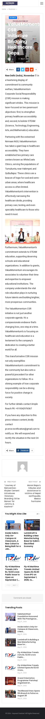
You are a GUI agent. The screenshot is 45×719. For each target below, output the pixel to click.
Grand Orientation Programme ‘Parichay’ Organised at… (28, 680)
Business (13, 17)
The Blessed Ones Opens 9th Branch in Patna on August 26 (29, 693)
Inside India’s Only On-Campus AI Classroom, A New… (28, 629)
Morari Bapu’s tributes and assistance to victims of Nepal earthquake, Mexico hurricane (33, 493)
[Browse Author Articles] (22, 467)
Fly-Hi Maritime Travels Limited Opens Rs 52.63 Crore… (28, 667)
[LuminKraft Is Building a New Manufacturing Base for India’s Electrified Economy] (32, 525)
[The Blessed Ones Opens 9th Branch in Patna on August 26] (10, 694)
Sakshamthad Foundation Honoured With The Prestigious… (28, 616)
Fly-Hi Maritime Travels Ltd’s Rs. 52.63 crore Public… (28, 654)
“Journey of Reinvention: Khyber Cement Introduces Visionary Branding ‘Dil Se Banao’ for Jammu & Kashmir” (12, 496)
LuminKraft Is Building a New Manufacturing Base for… (28, 642)
